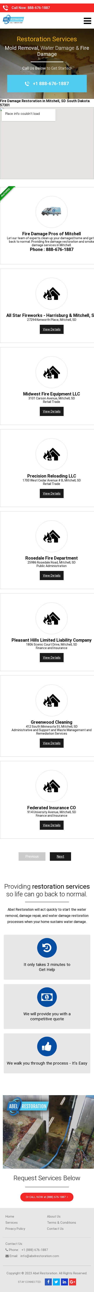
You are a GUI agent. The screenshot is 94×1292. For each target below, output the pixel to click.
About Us (54, 1216)
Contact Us (55, 1229)
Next (60, 856)
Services (11, 1223)
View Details (52, 329)
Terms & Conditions (61, 1223)
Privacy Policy (15, 1229)
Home (9, 1216)
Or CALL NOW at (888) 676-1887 (46, 1197)
